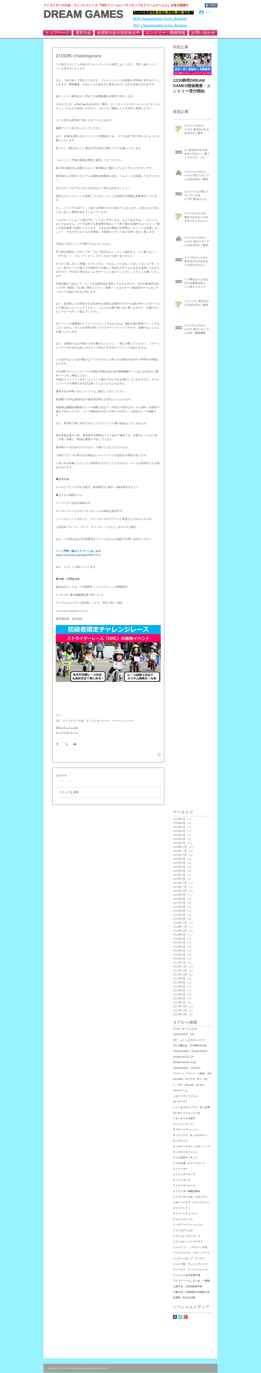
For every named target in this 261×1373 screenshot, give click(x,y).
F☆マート (178, 1073)
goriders (200, 1085)
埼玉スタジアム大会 (67, 727)
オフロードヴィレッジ (185, 1129)
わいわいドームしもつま (186, 1113)
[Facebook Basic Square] (175, 1317)
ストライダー (180, 1169)
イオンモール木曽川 (184, 1118)
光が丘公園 (189, 1297)
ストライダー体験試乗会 (186, 1191)
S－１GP (177, 1085)
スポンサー (201, 1197)
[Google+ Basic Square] (186, 1317)
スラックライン (201, 1202)
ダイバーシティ (181, 1208)
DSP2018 (195, 1068)
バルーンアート (201, 1252)
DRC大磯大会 (180, 1045)
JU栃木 (201, 1073)
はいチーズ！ (180, 1101)
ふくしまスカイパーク (185, 1107)
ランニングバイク (197, 1264)
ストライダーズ (181, 1180)
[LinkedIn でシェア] (75, 744)
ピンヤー (200, 1258)
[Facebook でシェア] (57, 744)
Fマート (190, 1073)
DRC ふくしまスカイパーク (189, 1040)
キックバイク (180, 1135)
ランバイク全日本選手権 (186, 1275)
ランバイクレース (197, 1269)
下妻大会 (178, 1292)
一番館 (206, 1280)
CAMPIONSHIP (180, 1034)
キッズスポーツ (198, 1135)
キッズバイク (180, 1141)
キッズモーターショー (185, 1152)
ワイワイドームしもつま (186, 1280)
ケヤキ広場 (179, 1163)
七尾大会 (178, 1286)
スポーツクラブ (181, 1202)
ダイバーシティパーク (185, 1213)
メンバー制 (179, 1264)
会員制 (176, 1297)
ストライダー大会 (73, 720)
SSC (205, 1079)
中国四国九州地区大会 (197, 1292)
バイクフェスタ (181, 1252)
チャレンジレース (122, 720)
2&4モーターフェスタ (185, 1029)
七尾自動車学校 (193, 1286)
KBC (209, 1073)
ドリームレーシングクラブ (188, 1241)
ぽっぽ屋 (205, 1107)
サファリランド (196, 1163)
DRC (58, 720)
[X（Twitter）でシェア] (66, 744)
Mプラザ (190, 1079)
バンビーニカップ (183, 1258)
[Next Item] (206, 64)
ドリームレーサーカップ (186, 1236)
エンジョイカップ (183, 1124)
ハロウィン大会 (198, 1247)
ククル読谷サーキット (185, 1157)
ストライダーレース (98, 720)
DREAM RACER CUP (183, 1057)
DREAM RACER (199, 1051)
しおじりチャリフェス (185, 1096)
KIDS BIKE (178, 1079)
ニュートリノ (180, 1247)
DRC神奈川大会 (198, 1045)
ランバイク (179, 1269)
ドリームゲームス (183, 1230)
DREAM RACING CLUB (184, 1062)
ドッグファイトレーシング (188, 1224)
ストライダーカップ (184, 1174)
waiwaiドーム (180, 1090)
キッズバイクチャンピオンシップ (191, 1146)
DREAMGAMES (181, 1068)
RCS (199, 1079)
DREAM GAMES (83, 14)
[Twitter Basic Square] (180, 1317)
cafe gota (189, 1085)
